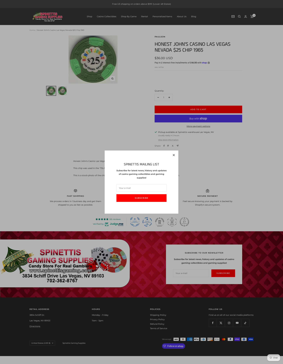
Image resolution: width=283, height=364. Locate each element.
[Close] (174, 155)
